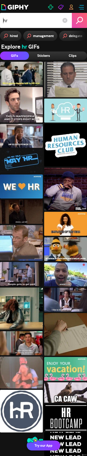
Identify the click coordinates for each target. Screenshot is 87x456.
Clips (73, 56)
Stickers (43, 56)
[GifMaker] (50, 7)
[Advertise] (61, 7)
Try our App (43, 445)
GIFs (14, 56)
